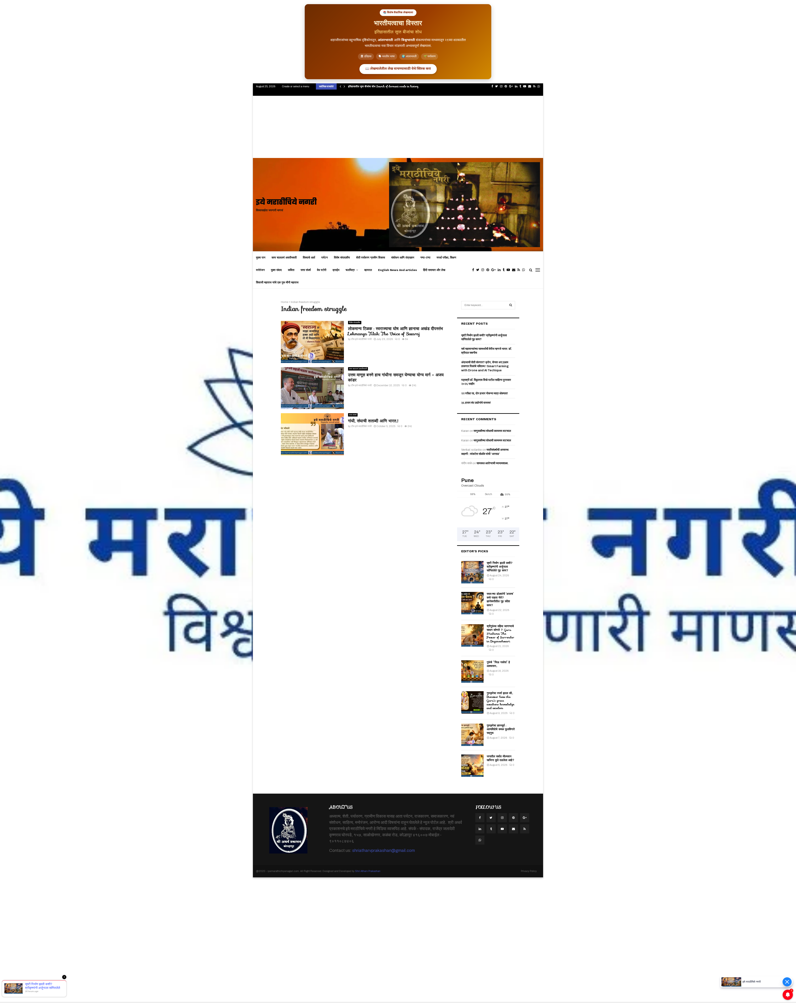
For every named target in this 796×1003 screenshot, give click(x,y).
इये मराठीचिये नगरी (286, 203)
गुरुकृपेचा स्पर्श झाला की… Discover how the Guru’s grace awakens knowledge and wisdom (500, 700)
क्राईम (335, 270)
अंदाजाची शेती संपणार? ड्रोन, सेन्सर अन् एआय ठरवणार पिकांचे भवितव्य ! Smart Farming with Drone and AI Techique (485, 366)
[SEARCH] (510, 305)
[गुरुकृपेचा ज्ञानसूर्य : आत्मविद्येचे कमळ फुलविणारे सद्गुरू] (472, 735)
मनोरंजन (260, 270)
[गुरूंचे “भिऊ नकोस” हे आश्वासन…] (472, 671)
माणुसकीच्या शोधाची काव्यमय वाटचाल (492, 430)
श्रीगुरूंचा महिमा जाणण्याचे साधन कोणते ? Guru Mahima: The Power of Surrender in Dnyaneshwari (500, 634)
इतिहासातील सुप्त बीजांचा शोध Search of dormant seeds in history (383, 86)
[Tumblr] (505, 269)
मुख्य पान (260, 257)
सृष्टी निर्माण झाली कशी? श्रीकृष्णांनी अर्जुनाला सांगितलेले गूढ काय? (500, 567)
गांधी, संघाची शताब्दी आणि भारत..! (373, 421)
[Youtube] (509, 269)
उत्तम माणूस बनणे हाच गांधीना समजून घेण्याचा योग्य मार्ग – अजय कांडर (396, 377)
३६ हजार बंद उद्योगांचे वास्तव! (476, 402)
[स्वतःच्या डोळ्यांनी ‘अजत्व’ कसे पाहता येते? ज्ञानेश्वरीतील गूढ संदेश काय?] (472, 603)
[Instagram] (483, 269)
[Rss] (519, 269)
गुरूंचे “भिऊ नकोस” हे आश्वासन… (498, 664)
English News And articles (397, 270)
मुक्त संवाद (276, 270)
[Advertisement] (398, 127)
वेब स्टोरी (321, 270)
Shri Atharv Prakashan (367, 871)
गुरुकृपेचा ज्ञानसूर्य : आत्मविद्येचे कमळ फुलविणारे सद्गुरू (501, 729)
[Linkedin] (500, 269)
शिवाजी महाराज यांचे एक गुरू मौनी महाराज (277, 282)
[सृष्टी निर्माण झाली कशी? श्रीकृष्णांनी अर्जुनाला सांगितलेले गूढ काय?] (472, 572)
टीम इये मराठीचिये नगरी (361, 339)
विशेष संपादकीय (342, 257)
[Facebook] (474, 269)
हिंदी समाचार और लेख (434, 270)
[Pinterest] (488, 269)
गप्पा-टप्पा (425, 257)
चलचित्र (350, 270)
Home (284, 302)
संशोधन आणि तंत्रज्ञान (402, 257)
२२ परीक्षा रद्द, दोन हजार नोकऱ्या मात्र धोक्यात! (484, 393)
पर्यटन (324, 257)
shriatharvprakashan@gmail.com (383, 850)
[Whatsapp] (524, 269)
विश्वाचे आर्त (309, 257)
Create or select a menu (295, 86)
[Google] (494, 269)
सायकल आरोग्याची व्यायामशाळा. (492, 463)
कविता (291, 270)
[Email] (514, 269)
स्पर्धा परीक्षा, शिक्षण (446, 257)
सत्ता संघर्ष (306, 270)
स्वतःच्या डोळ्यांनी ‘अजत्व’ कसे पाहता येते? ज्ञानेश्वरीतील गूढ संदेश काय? (500, 599)
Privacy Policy (529, 871)
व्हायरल (368, 270)
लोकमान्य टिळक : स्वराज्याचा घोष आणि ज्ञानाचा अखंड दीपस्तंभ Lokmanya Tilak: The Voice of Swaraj (395, 331)
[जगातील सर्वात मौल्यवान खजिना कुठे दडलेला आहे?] (472, 765)
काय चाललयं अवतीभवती (284, 257)
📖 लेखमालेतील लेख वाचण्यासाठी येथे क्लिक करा (398, 69)
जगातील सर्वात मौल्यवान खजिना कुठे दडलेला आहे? (500, 758)
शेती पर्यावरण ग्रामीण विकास (370, 257)
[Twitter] (478, 269)
